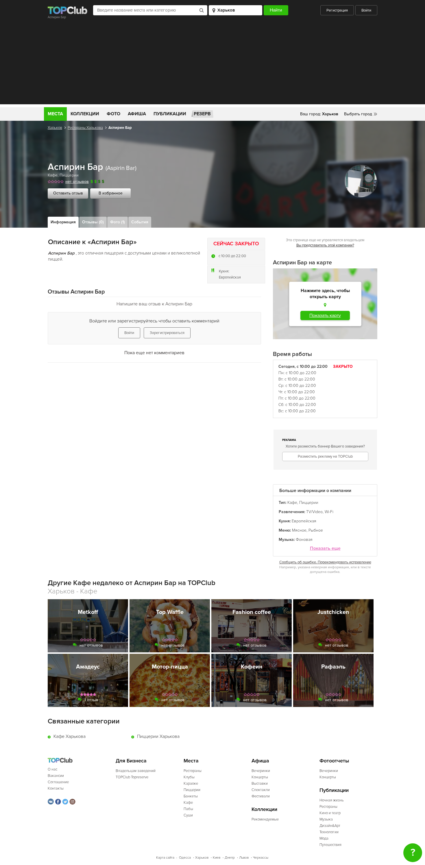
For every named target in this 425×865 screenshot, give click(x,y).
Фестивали (261, 796)
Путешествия (330, 844)
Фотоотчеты (334, 761)
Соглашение (58, 782)
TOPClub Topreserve (132, 777)
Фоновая (304, 539)
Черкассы (260, 857)
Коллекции (85, 114)
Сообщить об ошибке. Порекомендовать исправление (325, 562)
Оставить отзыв (68, 193)
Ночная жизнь (331, 800)
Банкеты (191, 796)
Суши (188, 815)
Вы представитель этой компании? (325, 245)
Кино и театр (330, 813)
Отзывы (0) (93, 222)
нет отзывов (77, 181)
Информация (63, 222)
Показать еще (325, 548)
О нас (52, 769)
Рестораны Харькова (85, 127)
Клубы (189, 777)
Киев (216, 857)
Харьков (55, 127)
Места (55, 114)
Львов (244, 857)
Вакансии (56, 775)
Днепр (230, 857)
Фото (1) (117, 222)
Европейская (230, 277)
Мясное (299, 530)
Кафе (53, 175)
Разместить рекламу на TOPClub (325, 456)
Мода (323, 838)
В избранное (111, 193)
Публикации (170, 114)
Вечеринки (261, 771)
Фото (113, 114)
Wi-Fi (329, 511)
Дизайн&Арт (329, 825)
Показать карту (325, 315)
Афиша (137, 114)
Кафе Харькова (69, 736)
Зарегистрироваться (167, 333)
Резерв (202, 114)
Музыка (326, 819)
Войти (366, 10)
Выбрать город (358, 114)
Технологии (329, 832)
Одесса (185, 857)
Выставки (260, 783)
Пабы (188, 809)
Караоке (191, 783)
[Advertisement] (212, 63)
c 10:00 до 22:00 (232, 256)
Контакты (56, 788)
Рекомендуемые (265, 819)
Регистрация (337, 10)
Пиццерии (69, 175)
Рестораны (193, 771)
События (139, 222)
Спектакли (261, 790)
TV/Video (314, 511)
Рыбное (315, 530)
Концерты (260, 777)
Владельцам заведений (136, 771)
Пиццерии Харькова (158, 736)
